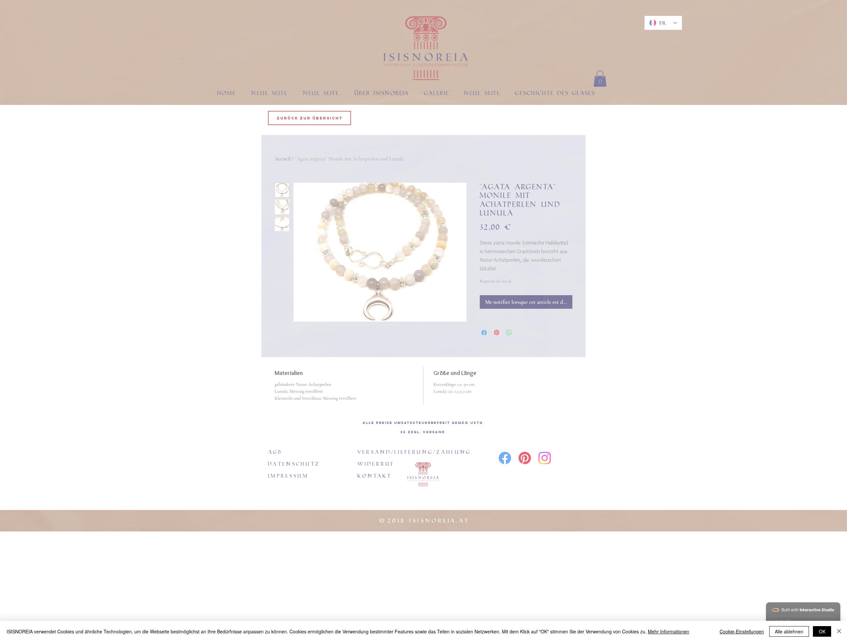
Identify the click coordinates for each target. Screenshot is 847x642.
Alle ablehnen (789, 631)
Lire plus (488, 268)
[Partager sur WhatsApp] (509, 333)
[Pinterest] (524, 458)
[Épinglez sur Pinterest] (497, 333)
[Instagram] (544, 458)
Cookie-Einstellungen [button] (742, 631)
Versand (434, 432)
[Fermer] (839, 631)
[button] (600, 78)
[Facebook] (505, 458)
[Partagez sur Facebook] (484, 333)
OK (822, 631)
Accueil (282, 159)
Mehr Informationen (668, 631)
